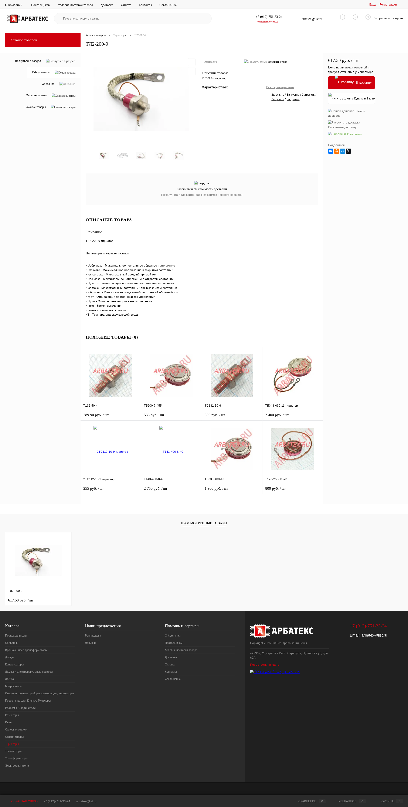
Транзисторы (13, 751)
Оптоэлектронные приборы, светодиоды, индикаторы (39, 693)
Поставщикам (40, 5)
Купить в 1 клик (364, 98)
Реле (8, 722)
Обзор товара (41, 72)
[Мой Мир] (342, 151)
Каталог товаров (23, 40)
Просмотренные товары (204, 523)
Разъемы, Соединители (20, 707)
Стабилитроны (14, 736)
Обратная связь (24, 801)
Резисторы (12, 715)
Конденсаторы (14, 664)
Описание (48, 84)
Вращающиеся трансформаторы (26, 650)
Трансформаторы (16, 758)
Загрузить (277, 94)
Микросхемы (13, 686)
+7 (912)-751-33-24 (57, 801)
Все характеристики (280, 87)
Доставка (107, 5)
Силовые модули (16, 729)
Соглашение (168, 5)
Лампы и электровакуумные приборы (29, 671)
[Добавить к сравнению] (192, 71)
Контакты (145, 5)
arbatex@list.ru (374, 635)
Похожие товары (35, 107)
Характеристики (36, 95)
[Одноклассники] (336, 151)
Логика (9, 679)
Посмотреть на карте (264, 664)
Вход (372, 4)
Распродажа (93, 635)
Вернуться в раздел (28, 60)
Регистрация (388, 4)
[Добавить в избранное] (192, 62)
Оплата (126, 5)
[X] (348, 151)
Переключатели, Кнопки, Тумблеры (28, 700)
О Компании (13, 5)
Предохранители (16, 635)
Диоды (9, 657)
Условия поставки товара (75, 5)
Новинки (90, 642)
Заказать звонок (267, 21)
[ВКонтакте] (330, 151)
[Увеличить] (141, 99)
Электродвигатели (17, 765)
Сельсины (11, 642)
